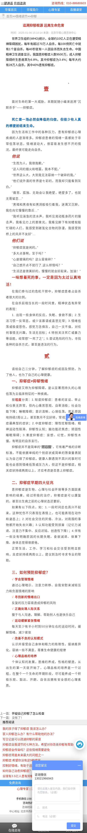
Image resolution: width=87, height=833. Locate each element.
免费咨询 (15, 783)
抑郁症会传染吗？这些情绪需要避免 (26, 749)
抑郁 (34, 16)
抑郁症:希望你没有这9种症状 (22, 760)
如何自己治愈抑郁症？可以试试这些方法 (29, 771)
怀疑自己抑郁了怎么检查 (28, 713)
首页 (9, 16)
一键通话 (7, 3)
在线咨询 (20, 3)
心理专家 (54, 9)
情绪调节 (21, 16)
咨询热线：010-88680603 (69, 3)
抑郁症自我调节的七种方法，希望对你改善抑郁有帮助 (38, 744)
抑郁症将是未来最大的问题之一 (23, 755)
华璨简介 (32, 9)
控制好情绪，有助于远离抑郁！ (23, 765)
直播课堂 (76, 9)
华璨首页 (11, 9)
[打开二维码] (79, 744)
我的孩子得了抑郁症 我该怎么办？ (25, 728)
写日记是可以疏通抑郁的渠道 (22, 739)
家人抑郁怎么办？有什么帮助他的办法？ (29, 734)
